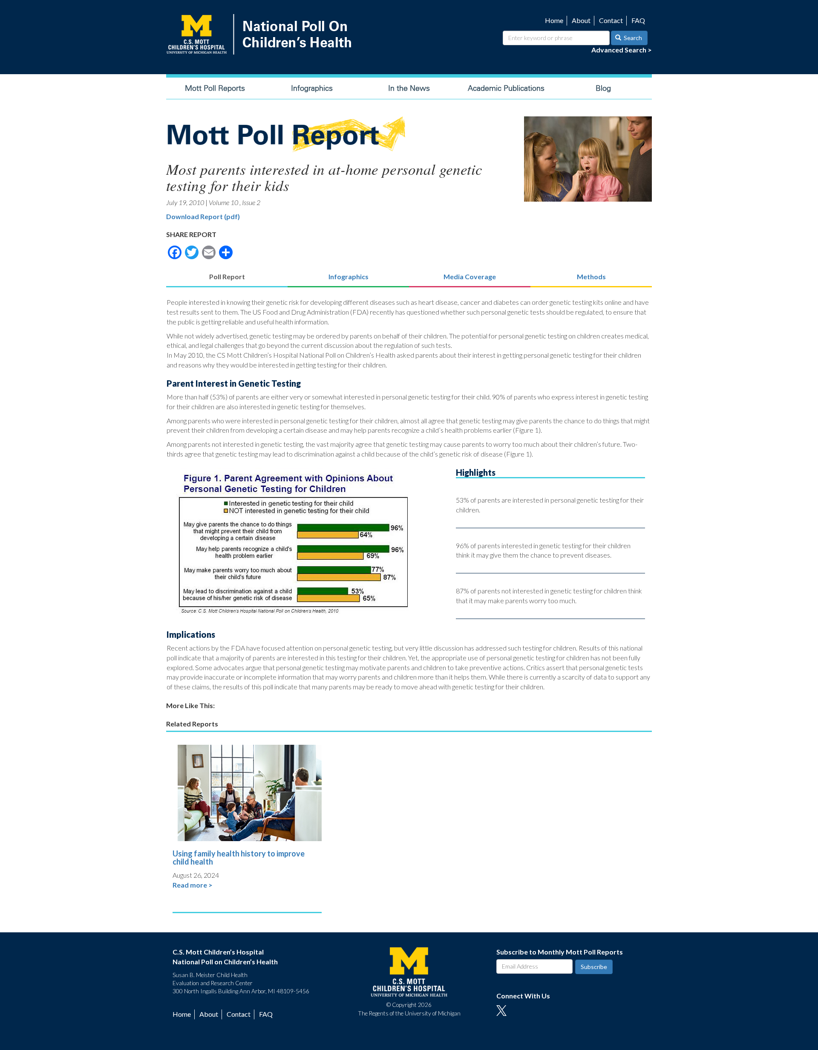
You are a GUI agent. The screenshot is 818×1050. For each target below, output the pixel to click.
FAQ (638, 20)
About (581, 20)
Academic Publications (506, 88)
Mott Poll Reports (215, 88)
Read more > (193, 885)
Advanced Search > (621, 50)
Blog (603, 88)
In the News (409, 88)
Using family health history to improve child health (239, 858)
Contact (611, 20)
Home (554, 20)
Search (632, 37)
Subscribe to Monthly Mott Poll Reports (559, 952)
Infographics (312, 88)
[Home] (260, 34)
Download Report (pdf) (203, 216)
